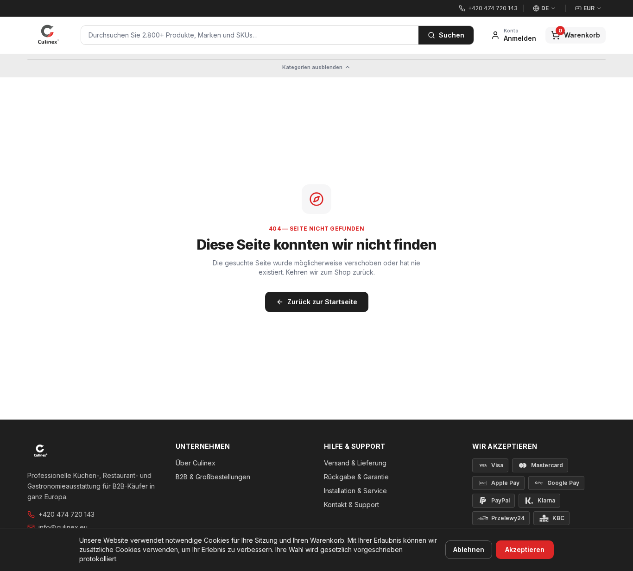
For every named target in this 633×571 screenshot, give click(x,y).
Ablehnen (468, 549)
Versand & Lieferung (355, 463)
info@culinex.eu (63, 527)
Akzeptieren (524, 549)
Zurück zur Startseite (322, 302)
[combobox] (249, 35)
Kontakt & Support (351, 504)
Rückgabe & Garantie (356, 477)
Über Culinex (195, 463)
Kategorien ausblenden (312, 67)
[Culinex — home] (48, 35)
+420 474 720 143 (66, 514)
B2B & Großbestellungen (213, 477)
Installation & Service (355, 491)
